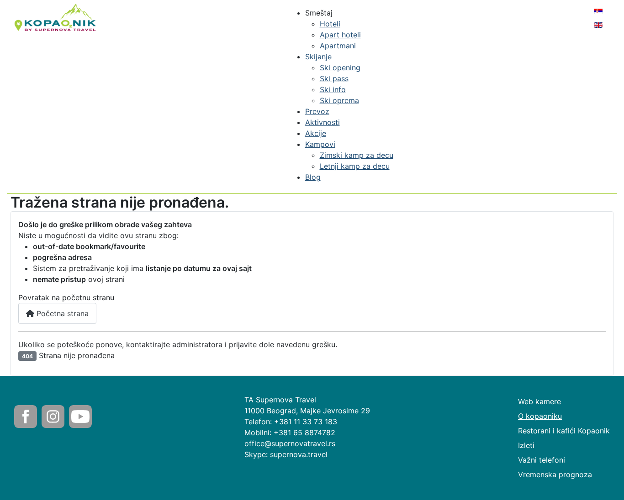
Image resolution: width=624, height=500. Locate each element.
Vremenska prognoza (555, 474)
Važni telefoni (541, 459)
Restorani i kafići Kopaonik (564, 430)
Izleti (526, 445)
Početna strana (61, 313)
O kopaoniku (540, 416)
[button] (319, 12)
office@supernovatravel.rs (289, 443)
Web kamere (539, 401)
